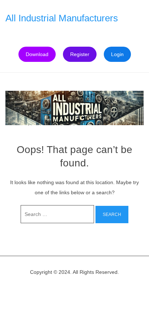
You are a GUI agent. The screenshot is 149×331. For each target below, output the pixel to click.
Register (79, 54)
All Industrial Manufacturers (61, 18)
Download (37, 54)
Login (117, 54)
